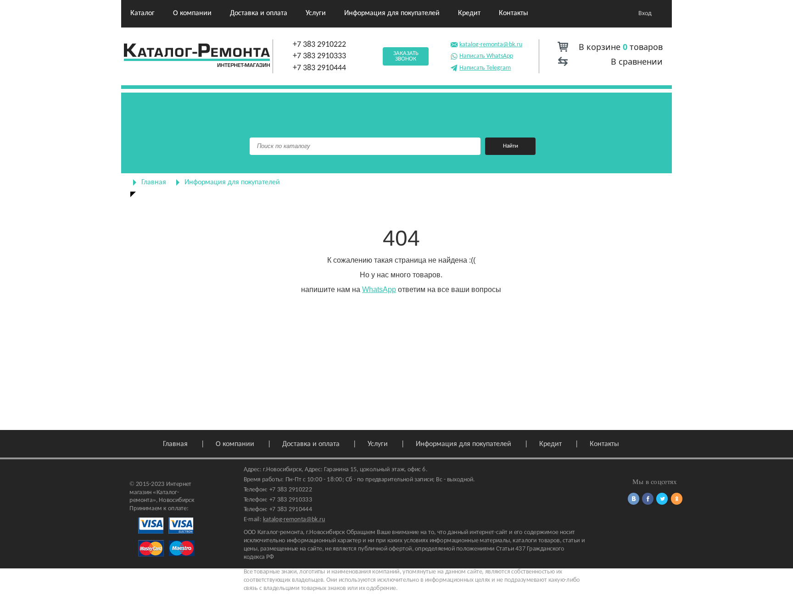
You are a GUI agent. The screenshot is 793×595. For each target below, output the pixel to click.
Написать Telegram (485, 68)
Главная (153, 182)
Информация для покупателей (392, 13)
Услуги (316, 13)
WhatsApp (379, 289)
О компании (192, 13)
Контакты (513, 13)
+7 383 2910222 (319, 44)
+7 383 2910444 (319, 68)
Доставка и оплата (258, 13)
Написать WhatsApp (486, 56)
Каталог (142, 13)
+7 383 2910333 (319, 56)
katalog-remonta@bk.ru (490, 44)
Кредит (469, 13)
